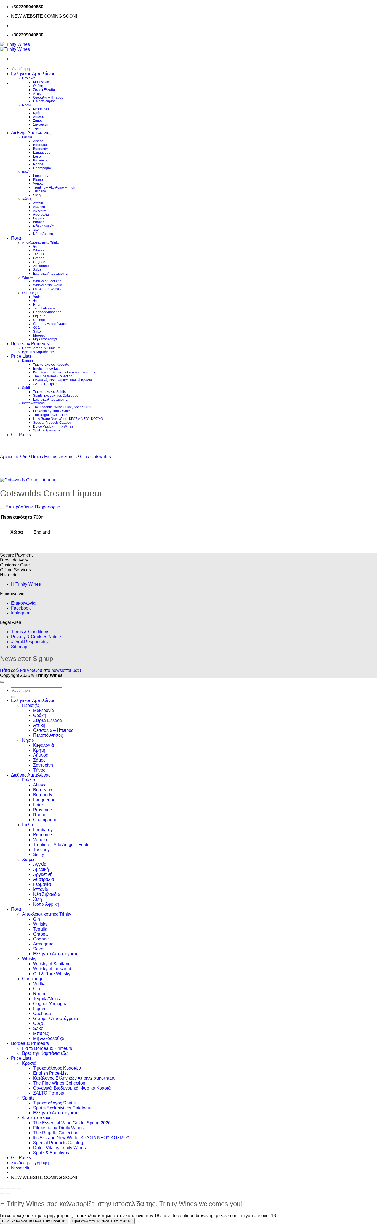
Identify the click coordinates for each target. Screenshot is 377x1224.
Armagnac (41, 266)
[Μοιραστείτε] (13, 1188)
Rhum (37, 304)
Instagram (20, 613)
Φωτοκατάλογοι (34, 403)
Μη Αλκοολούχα (45, 339)
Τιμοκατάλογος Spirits (49, 392)
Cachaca (40, 320)
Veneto (38, 184)
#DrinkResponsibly (30, 641)
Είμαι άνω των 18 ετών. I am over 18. (102, 1221)
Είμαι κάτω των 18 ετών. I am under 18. (34, 1221)
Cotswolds (100, 456)
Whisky (38, 250)
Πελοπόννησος (44, 101)
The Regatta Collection (50, 415)
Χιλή (36, 230)
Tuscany (39, 191)
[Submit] (13, 697)
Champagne (42, 168)
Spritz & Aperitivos (46, 430)
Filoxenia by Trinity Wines (52, 411)
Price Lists (21, 356)
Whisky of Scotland (47, 281)
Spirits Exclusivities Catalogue (55, 396)
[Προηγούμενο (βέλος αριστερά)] (2, 1193)
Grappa (38, 258)
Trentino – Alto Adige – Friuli (54, 187)
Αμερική (39, 207)
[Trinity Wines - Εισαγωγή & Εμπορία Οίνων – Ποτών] (15, 47)
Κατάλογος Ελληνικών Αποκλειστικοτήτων (64, 372)
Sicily (37, 195)
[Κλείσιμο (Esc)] (19, 1188)
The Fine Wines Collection (53, 376)
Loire (37, 156)
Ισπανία (38, 222)
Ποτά (16, 238)
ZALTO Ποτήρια (45, 384)
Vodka (38, 297)
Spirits (26, 388)
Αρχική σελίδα (14, 456)
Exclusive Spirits (60, 456)
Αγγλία (38, 203)
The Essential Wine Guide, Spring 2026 (62, 407)
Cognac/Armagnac (47, 312)
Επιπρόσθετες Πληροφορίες (32, 507)
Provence (40, 160)
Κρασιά (27, 361)
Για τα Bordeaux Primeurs (41, 348)
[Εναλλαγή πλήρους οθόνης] (8, 1188)
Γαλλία (27, 137)
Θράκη (38, 86)
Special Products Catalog (52, 423)
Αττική (38, 94)
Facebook (21, 608)
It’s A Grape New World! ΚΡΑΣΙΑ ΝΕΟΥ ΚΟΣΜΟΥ (69, 419)
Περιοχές (28, 78)
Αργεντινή (40, 211)
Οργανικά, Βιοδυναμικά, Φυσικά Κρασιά (62, 380)
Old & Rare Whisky (47, 289)
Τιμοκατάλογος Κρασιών (51, 365)
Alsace (38, 141)
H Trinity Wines (26, 584)
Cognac (39, 262)
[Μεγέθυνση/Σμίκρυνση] (2, 1188)
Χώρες (27, 199)
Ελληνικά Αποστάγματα (50, 273)
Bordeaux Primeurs (30, 343)
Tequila (38, 254)
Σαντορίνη (40, 124)
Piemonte (40, 180)
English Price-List (46, 368)
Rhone (38, 164)
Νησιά (26, 105)
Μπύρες (39, 335)
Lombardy (40, 176)
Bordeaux (40, 145)
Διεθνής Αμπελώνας (31, 132)
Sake (37, 270)
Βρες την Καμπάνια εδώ (39, 352)
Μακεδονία (41, 82)
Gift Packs (21, 434)
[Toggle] (2, 508)
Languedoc (41, 153)
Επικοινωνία (23, 603)
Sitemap (19, 646)
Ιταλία (26, 172)
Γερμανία (40, 218)
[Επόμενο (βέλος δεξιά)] (8, 1193)
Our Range (30, 293)
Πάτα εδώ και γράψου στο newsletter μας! (40, 670)
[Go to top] (2, 682)
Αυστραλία (41, 214)
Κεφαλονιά (41, 109)
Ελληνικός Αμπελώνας (33, 73)
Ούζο (37, 328)
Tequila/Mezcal (44, 308)
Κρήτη (38, 113)
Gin (35, 246)
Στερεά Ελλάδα (44, 90)
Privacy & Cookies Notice (36, 636)
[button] (21, 1167)
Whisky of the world (47, 285)
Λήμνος (38, 117)
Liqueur (39, 316)
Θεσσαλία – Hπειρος (48, 97)
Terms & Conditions (30, 631)
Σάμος (38, 121)
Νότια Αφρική (43, 234)
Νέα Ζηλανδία (43, 226)
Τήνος (37, 128)
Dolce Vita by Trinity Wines (53, 426)
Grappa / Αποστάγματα (50, 324)
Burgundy (40, 149)
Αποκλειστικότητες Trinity (40, 243)
